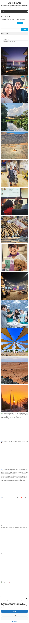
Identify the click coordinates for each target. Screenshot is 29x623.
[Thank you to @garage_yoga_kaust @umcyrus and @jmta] (14, 342)
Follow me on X (6, 39)
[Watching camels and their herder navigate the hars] (14, 370)
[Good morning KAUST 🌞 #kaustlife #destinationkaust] (14, 398)
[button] (27, 598)
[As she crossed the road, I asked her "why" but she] (14, 454)
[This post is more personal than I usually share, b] (14, 257)
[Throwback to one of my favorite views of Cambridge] (14, 117)
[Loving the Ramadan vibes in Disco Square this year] (14, 286)
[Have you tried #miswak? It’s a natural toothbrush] (14, 229)
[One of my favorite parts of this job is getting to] (14, 89)
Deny (14, 615)
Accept (14, 611)
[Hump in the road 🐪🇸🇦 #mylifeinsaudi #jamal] (14, 145)
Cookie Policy (14, 621)
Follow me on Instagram (8, 37)
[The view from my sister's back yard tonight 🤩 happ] (14, 511)
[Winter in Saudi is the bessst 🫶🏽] (14, 61)
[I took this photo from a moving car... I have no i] (14, 539)
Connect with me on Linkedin (9, 41)
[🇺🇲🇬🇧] (14, 567)
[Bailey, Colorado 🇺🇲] (14, 595)
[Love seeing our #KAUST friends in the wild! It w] (14, 173)
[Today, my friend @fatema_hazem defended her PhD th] (14, 201)
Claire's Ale (14, 2)
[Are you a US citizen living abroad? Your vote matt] (14, 426)
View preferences (14, 618)
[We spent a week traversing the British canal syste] (14, 482)
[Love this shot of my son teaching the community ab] (14, 314)
